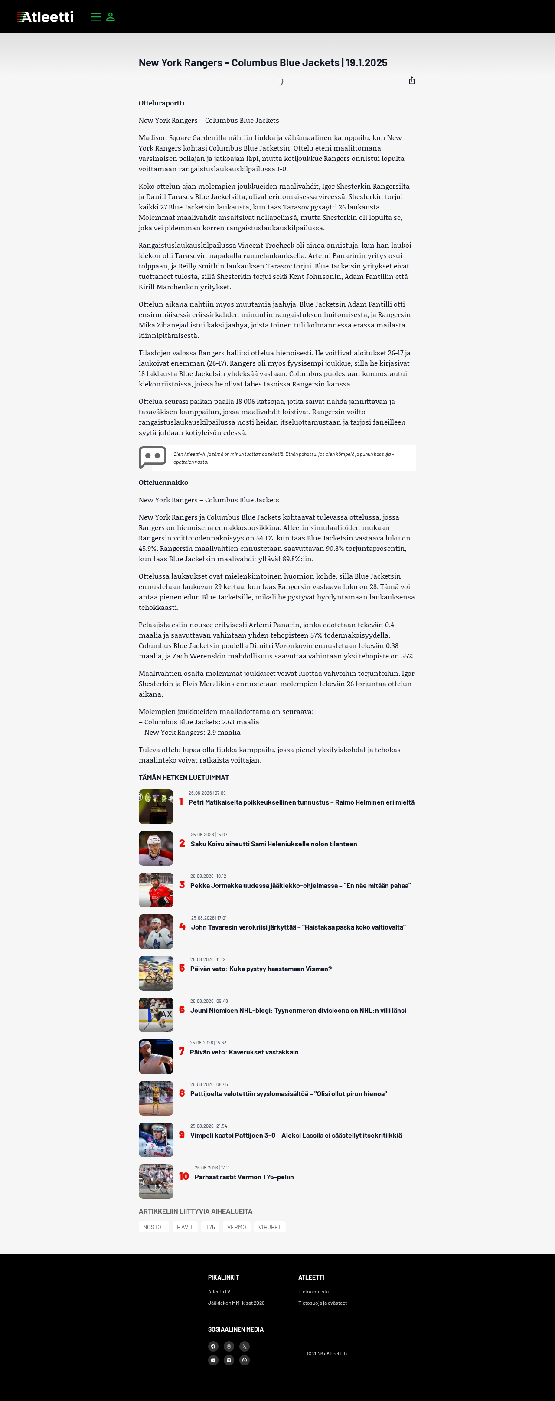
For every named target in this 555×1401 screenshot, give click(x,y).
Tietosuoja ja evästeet (322, 1303)
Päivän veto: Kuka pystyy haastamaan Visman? (261, 968)
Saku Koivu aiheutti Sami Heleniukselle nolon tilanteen (274, 843)
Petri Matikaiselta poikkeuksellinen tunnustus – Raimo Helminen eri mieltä (302, 802)
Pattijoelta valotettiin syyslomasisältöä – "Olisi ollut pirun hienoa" (288, 1093)
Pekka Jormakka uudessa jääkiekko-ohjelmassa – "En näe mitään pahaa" (300, 885)
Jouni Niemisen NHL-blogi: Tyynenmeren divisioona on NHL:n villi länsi (298, 1010)
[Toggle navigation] (96, 16)
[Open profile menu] (110, 16)
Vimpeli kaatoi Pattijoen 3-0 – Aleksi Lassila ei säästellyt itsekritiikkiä (296, 1135)
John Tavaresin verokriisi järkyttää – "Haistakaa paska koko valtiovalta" (298, 927)
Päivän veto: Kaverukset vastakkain (244, 1051)
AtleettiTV (219, 1291)
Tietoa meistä (313, 1291)
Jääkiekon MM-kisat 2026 (236, 1303)
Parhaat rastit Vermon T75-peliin (244, 1176)
